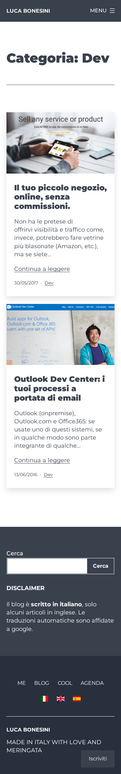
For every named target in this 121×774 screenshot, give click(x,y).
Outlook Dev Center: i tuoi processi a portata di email (59, 388)
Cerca (14, 553)
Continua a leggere (42, 268)
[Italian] (44, 698)
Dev (49, 283)
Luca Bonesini (28, 11)
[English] (60, 698)
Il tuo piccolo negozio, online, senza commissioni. (60, 197)
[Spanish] (77, 698)
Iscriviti (98, 759)
